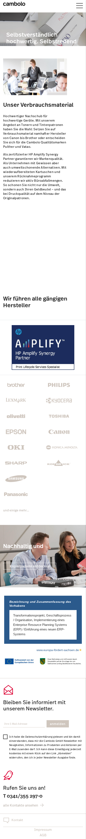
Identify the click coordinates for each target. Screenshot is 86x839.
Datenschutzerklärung (39, 736)
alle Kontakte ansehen (20, 805)
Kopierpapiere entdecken (30, 566)
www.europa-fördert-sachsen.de (59, 650)
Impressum (43, 829)
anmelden (58, 724)
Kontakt (17, 820)
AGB (43, 835)
